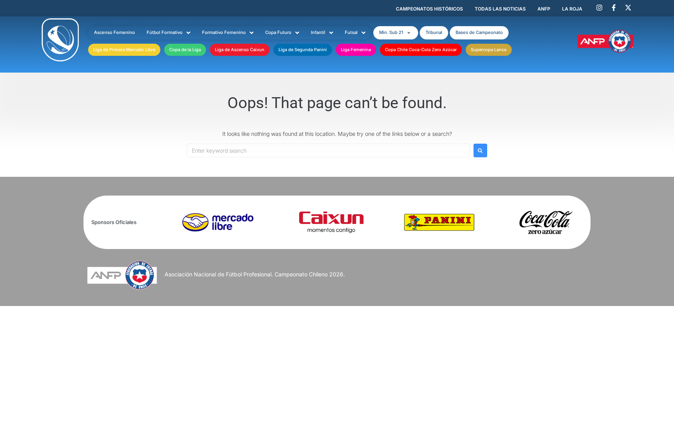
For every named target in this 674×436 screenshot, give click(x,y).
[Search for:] (328, 150)
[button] (395, 32)
